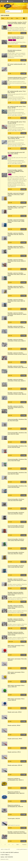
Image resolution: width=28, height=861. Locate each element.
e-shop (18, 849)
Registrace (11, 1)
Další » (17, 844)
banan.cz (25, 849)
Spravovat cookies (4, 859)
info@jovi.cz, (7, 854)
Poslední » (24, 844)
